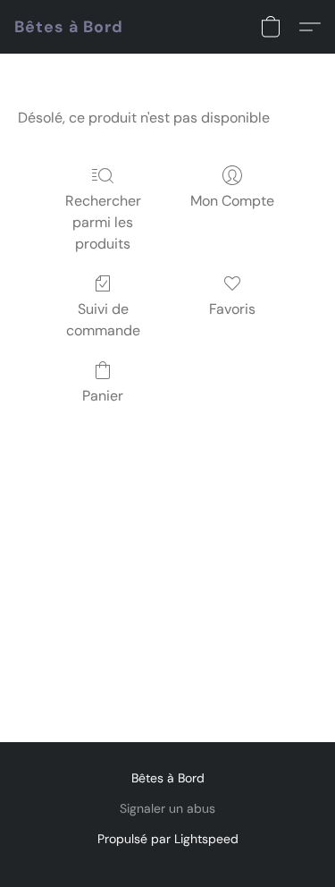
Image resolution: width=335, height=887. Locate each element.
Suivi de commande (103, 320)
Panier (102, 395)
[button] (68, 27)
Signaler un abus (167, 808)
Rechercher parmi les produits (103, 222)
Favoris (232, 309)
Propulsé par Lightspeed (168, 839)
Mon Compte (232, 200)
